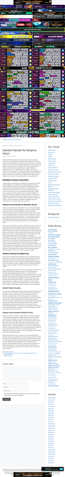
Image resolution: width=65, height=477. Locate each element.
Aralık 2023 (51, 441)
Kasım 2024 (51, 417)
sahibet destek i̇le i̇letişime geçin (30, 353)
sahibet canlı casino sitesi (54, 268)
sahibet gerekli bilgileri (52, 287)
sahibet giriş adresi (55, 294)
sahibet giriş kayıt (51, 299)
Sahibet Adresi (52, 150)
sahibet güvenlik (51, 306)
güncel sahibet (52, 245)
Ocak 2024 (51, 438)
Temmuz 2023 (51, 451)
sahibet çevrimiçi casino (53, 370)
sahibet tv (58, 353)
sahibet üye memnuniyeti (52, 377)
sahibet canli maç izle (53, 265)
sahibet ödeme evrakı (51, 372)
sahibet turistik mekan (51, 353)
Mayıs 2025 (51, 408)
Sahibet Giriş (51, 152)
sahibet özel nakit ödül (51, 374)
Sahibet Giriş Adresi (8, 355)
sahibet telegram (52, 350)
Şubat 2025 (51, 410)
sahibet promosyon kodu (55, 341)
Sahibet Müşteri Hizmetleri (53, 329)
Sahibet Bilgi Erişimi (53, 194)
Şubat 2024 (51, 436)
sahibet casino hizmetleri (53, 273)
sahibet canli (52, 264)
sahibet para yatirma (53, 336)
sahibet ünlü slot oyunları (52, 375)
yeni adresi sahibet (52, 383)
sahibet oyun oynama (52, 333)
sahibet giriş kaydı (59, 297)
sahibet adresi (52, 254)
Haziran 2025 (51, 406)
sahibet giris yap (52, 289)
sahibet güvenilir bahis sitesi (54, 304)
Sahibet (50, 154)
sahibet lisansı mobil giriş (52, 323)
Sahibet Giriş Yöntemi (53, 203)
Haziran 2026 (51, 400)
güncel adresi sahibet (52, 243)
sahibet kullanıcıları (52, 320)
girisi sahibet (51, 238)
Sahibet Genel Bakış (8, 354)
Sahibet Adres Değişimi (54, 192)
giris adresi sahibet (54, 236)
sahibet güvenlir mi (53, 307)
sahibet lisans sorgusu (51, 321)
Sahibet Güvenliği (52, 178)
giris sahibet (51, 240)
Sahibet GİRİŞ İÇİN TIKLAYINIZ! (32, 29)
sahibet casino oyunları (18, 353)
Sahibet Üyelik (51, 369)
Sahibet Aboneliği (52, 167)
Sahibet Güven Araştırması (55, 201)
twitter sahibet (51, 382)
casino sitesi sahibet (54, 234)
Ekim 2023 (50, 445)
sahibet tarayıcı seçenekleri (52, 348)
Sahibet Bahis (53, 256)
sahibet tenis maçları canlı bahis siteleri (54, 351)
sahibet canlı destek (52, 270)
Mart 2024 (50, 434)
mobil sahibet (51, 249)
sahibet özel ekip (58, 372)
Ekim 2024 (50, 419)
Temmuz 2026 (51, 397)
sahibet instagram (53, 311)
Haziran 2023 (51, 454)
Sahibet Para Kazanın (53, 176)
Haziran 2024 (51, 428)
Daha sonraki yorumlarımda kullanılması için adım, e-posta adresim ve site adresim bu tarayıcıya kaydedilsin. (22, 394)
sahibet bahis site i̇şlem (52, 258)
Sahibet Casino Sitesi (53, 278)
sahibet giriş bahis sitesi (52, 295)
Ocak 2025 (51, 412)
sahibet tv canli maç (52, 354)
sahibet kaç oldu (52, 316)
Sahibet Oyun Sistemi (53, 174)
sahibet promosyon (53, 339)
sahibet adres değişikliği (53, 252)
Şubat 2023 (51, 462)
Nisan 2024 (51, 432)
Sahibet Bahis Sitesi (8, 353)
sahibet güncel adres (55, 303)
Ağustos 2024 (51, 423)
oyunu (55, 249)
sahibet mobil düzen (51, 326)
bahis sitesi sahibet (53, 231)
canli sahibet (50, 232)
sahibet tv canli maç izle (54, 356)
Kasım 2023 (51, 443)
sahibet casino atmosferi (52, 272)
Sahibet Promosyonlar (8, 351)
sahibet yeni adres (53, 363)
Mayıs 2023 (51, 456)
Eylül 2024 (50, 421)
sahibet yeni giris (53, 367)
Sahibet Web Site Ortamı (54, 171)
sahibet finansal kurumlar (52, 285)
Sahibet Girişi (51, 297)
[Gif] (32, 68)
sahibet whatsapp (52, 361)
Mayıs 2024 (51, 430)
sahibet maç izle (52, 325)
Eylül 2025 (50, 404)
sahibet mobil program (51, 328)
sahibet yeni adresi (54, 365)
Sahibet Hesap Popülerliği (54, 205)
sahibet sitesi (52, 346)
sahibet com (52, 282)
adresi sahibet (52, 229)
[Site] (16, 50)
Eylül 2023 (50, 447)
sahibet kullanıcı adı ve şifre (52, 318)
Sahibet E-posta (52, 180)
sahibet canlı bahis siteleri (52, 267)
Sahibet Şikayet (52, 158)
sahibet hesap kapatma (53, 309)
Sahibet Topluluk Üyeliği (54, 198)
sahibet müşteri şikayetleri (52, 331)
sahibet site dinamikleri (52, 344)
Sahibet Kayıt (52, 315)
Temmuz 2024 (51, 425)
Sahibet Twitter (52, 360)
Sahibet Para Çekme (52, 338)
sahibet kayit (50, 313)
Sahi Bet (50, 156)
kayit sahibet (52, 247)
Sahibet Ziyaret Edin (53, 169)
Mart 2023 (50, 460)
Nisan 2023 (51, 458)
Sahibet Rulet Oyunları (53, 196)
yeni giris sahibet (53, 385)
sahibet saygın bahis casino (52, 343)
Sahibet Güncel (52, 161)
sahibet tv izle (50, 358)
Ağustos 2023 (51, 449)
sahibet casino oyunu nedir (52, 275)
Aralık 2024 (51, 415)
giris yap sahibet (52, 242)
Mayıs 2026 (51, 402)
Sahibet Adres (51, 250)
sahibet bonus (59, 261)
